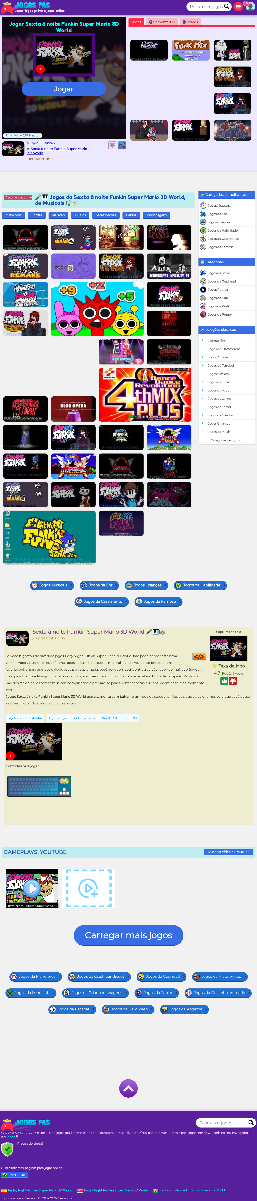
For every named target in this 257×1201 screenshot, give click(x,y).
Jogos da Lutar (219, 382)
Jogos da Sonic (219, 273)
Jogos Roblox (218, 290)
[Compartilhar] (122, 145)
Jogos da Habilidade (223, 230)
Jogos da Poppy (220, 314)
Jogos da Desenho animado (219, 992)
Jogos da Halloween (129, 1009)
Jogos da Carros (219, 399)
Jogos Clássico (218, 374)
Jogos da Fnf (217, 214)
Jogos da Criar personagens (96, 992)
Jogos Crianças (219, 222)
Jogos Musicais (219, 205)
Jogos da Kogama (186, 1009)
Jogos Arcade (218, 357)
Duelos (80, 215)
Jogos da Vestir (219, 306)
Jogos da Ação (218, 390)
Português (18, 1175)
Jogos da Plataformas (224, 349)
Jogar (63, 89)
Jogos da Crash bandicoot (100, 976)
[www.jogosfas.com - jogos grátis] (26, 1124)
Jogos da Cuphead (222, 281)
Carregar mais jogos (128, 935)
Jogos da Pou (218, 298)
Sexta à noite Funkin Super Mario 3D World (192, 1190)
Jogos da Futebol (221, 365)
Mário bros (13, 215)
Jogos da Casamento (223, 239)
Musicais (58, 215)
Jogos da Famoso (220, 247)
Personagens (157, 215)
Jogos (136, 22)
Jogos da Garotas (220, 415)
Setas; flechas (106, 215)
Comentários (162, 22)
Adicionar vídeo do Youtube (228, 852)
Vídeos (191, 22)
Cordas (37, 215)
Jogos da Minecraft (32, 992)
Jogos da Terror (219, 407)
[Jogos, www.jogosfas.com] (26, 7)
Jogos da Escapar (74, 1009)
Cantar (131, 215)
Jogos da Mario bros (37, 976)
